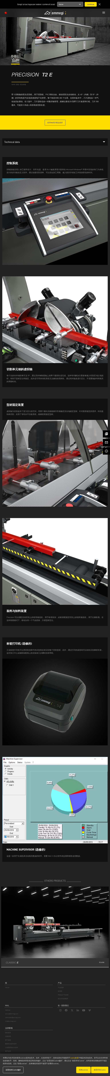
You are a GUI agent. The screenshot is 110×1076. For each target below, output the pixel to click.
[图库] (15, 63)
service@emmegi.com (11, 1014)
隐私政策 (8, 1032)
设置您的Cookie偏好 (13, 1070)
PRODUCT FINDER (63, 995)
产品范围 (61, 987)
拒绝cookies (83, 1070)
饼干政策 (8, 1040)
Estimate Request (55, 123)
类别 (17, 84)
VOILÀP (7, 987)
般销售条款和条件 (11, 1044)
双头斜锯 (23, 84)
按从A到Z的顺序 (63, 998)
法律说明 (8, 1036)
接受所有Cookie (100, 1070)
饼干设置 (8, 1051)
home (13, 84)
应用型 (60, 991)
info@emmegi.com (10, 1021)
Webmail (7, 1010)
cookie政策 (74, 1058)
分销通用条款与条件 (11, 1047)
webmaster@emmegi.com (13, 1017)
